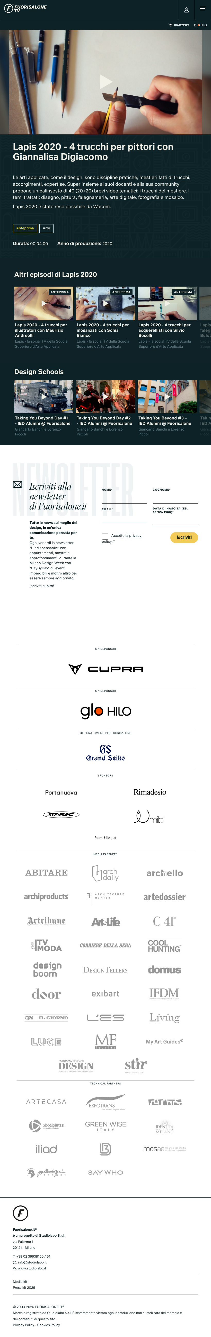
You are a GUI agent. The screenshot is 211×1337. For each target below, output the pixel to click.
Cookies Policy (48, 1325)
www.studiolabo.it (32, 1268)
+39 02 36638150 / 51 (33, 1256)
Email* (107, 509)
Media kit (20, 1282)
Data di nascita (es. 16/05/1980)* (170, 511)
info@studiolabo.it (32, 1262)
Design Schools (39, 372)
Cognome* (162, 490)
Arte (46, 228)
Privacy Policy (23, 1325)
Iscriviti (184, 538)
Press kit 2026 (24, 1288)
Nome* (107, 490)
